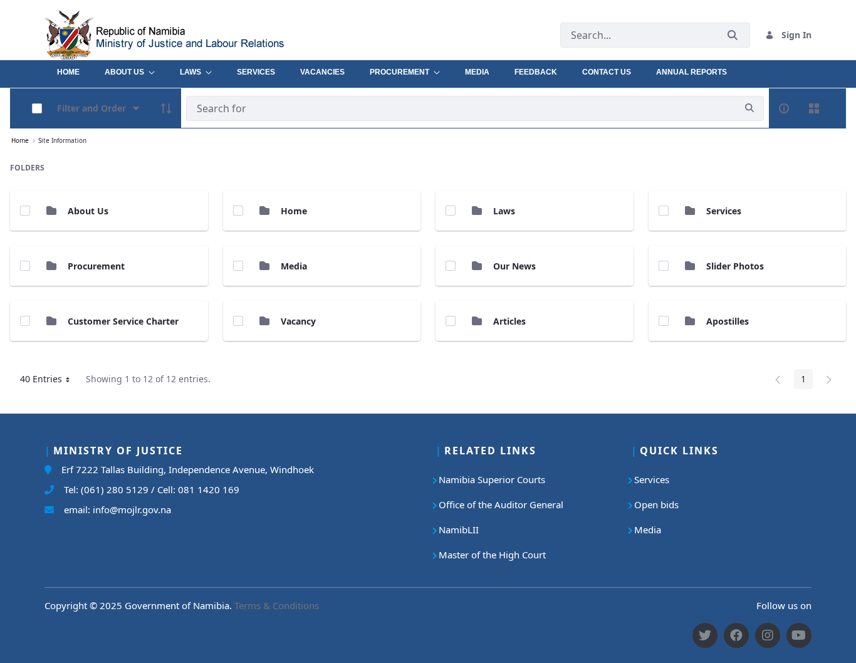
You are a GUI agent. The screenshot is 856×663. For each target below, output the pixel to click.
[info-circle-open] (784, 108)
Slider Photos (735, 266)
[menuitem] (68, 69)
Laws (504, 211)
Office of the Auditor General (501, 504)
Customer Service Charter (123, 321)
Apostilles (727, 321)
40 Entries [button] (49, 381)
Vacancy (298, 321)
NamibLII (459, 529)
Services (723, 211)
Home (294, 211)
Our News (514, 266)
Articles (509, 321)
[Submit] (732, 35)
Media (294, 266)
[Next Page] (829, 379)
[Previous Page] (777, 379)
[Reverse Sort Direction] (166, 108)
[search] (749, 108)
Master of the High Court (492, 554)
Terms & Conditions (276, 605)
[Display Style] (814, 108)
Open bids (656, 504)
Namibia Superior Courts (492, 479)
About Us (88, 211)
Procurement (96, 266)
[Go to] (192, 35)
